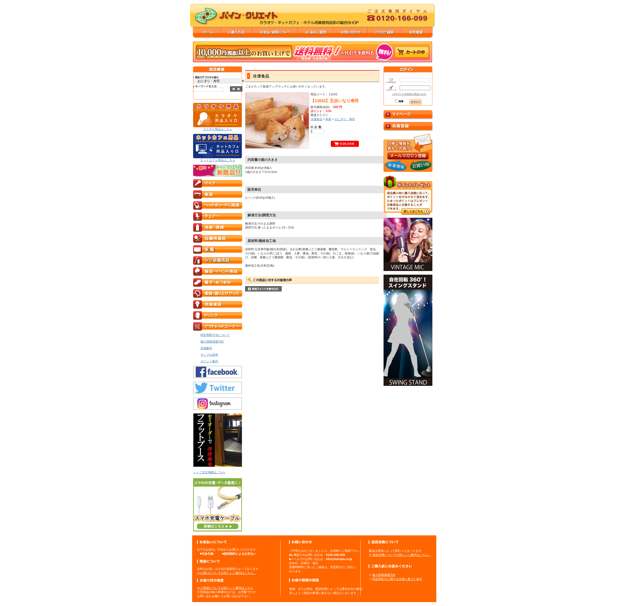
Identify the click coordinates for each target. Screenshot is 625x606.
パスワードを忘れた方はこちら (409, 94)
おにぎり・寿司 (344, 119)
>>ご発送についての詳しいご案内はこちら (225, 588)
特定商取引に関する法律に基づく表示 (397, 579)
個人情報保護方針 (384, 575)
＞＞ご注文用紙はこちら (209, 472)
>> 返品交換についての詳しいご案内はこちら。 (400, 555)
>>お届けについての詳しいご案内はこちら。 (226, 573)
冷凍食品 (316, 119)
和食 (328, 119)
